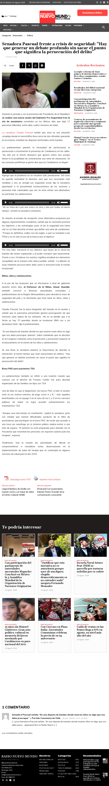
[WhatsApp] (35, 65)
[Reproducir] (5, 170)
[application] (36, 171)
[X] (29, 65)
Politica (30, 35)
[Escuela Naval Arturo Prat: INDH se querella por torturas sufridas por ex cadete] (90, 545)
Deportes (77, 93)
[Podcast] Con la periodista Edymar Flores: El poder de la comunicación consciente (50, 492)
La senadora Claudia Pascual (17, 132)
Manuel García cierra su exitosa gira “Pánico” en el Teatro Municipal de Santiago (90, 139)
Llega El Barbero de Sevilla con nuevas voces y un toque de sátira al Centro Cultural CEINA (18, 492)
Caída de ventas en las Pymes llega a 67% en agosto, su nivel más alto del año (90, 631)
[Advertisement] (54, 672)
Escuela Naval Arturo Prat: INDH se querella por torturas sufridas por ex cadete (90, 567)
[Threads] (13, 780)
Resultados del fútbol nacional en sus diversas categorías (89, 89)
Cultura (77, 145)
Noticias (77, 81)
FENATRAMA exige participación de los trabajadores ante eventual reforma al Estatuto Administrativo (91, 764)
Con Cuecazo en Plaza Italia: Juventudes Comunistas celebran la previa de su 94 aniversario (54, 632)
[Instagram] (100, 2)
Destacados (17, 35)
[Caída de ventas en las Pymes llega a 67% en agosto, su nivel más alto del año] (90, 609)
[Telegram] (104, 2)
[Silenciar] (58, 170)
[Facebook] (22, 65)
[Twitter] (97, 2)
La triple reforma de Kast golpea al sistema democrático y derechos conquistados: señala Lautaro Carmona (90, 75)
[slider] (65, 170)
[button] (103, 27)
